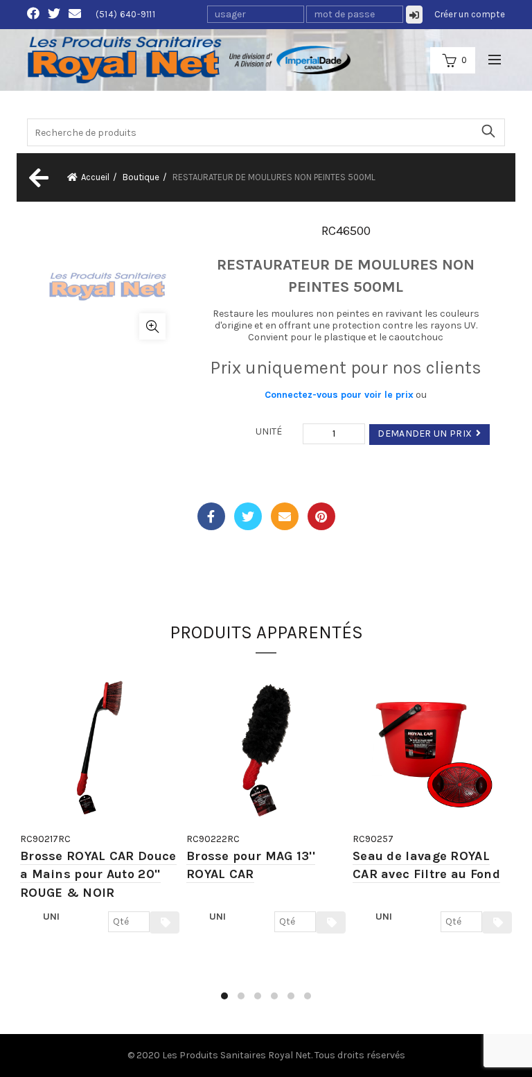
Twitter (248, 516)
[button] (224, 996)
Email (285, 516)
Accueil (95, 177)
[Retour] (37, 177)
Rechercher (487, 131)
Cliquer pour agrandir (152, 326)
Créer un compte (470, 14)
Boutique (141, 177)
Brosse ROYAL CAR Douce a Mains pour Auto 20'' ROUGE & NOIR (98, 874)
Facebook (211, 516)
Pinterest (321, 516)
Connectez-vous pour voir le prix (339, 395)
